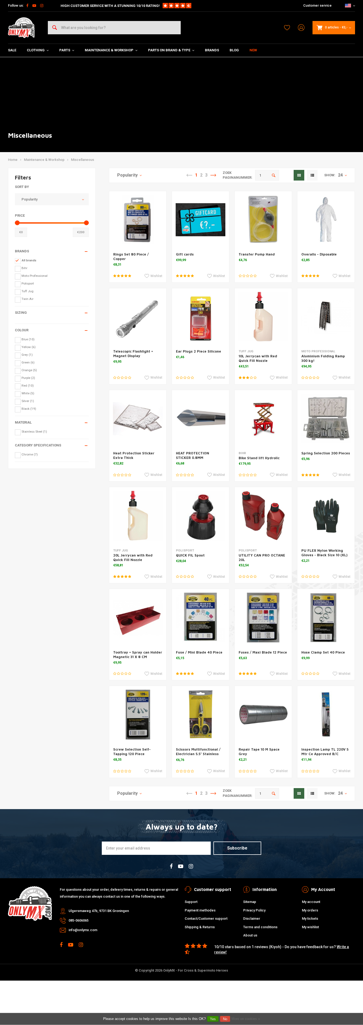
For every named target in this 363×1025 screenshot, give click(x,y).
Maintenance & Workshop (109, 50)
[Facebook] (27, 5)
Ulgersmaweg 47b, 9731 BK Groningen (99, 911)
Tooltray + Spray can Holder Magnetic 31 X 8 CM (137, 654)
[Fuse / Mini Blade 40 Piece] (200, 617)
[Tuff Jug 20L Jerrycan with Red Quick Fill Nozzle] (138, 516)
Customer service (317, 5)
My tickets (310, 919)
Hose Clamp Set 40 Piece (323, 652)
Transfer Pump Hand (257, 254)
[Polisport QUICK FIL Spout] (200, 516)
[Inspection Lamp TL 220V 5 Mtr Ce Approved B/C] (326, 714)
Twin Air (27, 299)
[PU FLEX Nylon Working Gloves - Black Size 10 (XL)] (326, 516)
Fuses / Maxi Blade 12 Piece (263, 652)
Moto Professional (35, 276)
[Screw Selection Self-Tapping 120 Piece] (138, 714)
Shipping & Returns (200, 927)
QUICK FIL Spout (190, 555)
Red (28, 385)
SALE (12, 50)
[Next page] (213, 175)
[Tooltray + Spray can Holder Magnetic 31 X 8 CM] (138, 617)
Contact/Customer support (206, 919)
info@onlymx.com (83, 930)
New (253, 50)
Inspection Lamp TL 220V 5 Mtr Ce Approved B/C (324, 751)
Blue (28, 339)
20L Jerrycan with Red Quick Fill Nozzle (133, 557)
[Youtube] (34, 5)
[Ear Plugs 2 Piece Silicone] (200, 317)
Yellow (29, 347)
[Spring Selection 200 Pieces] (326, 418)
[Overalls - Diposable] (326, 220)
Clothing (36, 50)
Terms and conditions (260, 927)
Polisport (28, 283)
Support (191, 902)
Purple (28, 378)
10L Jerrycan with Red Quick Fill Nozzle (258, 358)
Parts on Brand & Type (169, 50)
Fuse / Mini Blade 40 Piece (199, 652)
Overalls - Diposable (319, 254)
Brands (212, 50)
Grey (27, 355)
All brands (29, 260)
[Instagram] (41, 5)
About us (250, 935)
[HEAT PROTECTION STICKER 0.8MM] (200, 418)
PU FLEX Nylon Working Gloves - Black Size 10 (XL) (324, 552)
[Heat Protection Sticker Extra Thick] (138, 418)
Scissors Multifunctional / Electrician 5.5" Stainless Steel (198, 753)
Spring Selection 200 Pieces (325, 453)
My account (311, 902)
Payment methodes (200, 910)
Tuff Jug (27, 291)
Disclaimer (251, 919)
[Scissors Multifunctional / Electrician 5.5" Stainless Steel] (200, 714)
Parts (64, 50)
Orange (29, 370)
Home (13, 160)
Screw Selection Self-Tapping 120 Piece (132, 751)
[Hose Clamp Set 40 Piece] (326, 617)
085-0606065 (78, 920)
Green (28, 362)
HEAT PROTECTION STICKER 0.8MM (192, 455)
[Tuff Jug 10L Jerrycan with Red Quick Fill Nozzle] (263, 317)
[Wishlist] (287, 28)
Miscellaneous (82, 160)
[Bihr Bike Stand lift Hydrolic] (263, 418)
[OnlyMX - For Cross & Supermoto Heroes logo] (21, 28)
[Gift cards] (200, 220)
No (225, 1019)
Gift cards (185, 254)
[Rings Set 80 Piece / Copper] (138, 220)
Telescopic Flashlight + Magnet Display (133, 353)
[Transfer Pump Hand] (263, 220)
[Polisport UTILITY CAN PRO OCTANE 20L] (263, 516)
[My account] (301, 27)
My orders (310, 910)
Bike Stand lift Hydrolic (259, 458)
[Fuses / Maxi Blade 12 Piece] (263, 617)
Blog (234, 50)
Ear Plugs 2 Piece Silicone (198, 351)
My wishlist (310, 927)
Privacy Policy (254, 910)
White (28, 393)
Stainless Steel (34, 431)
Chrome (30, 454)
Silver (28, 401)
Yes (213, 1019)
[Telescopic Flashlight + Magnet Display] (138, 317)
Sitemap (249, 902)
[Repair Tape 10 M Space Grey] (263, 714)
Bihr (24, 268)
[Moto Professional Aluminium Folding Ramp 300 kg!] (326, 317)
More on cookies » (245, 1019)
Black (29, 409)
